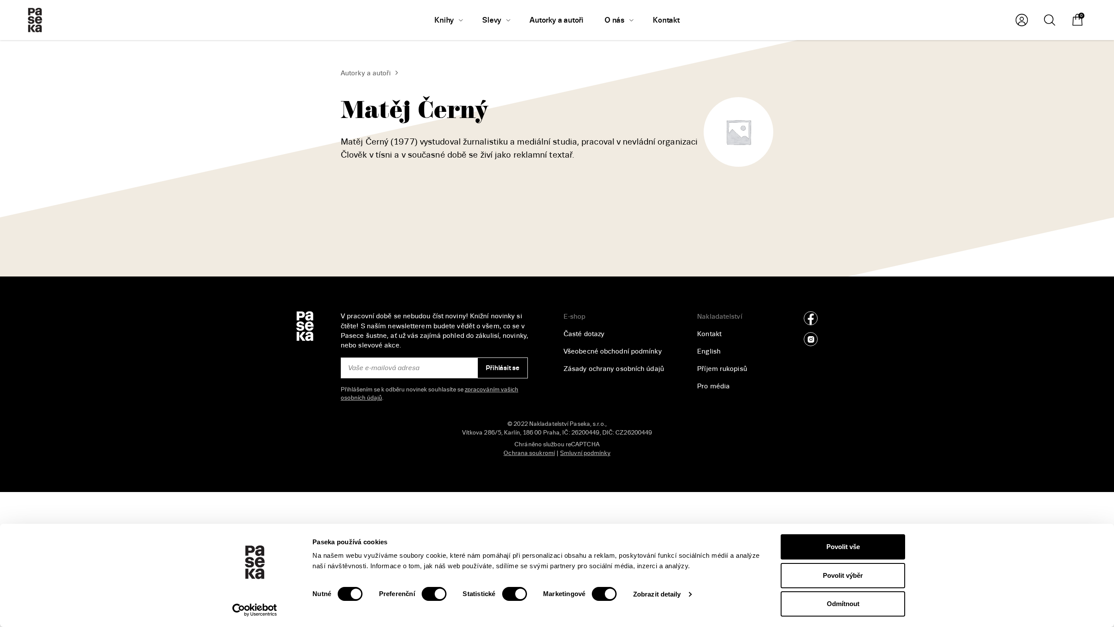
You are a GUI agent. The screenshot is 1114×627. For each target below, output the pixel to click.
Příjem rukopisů (722, 369)
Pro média (713, 386)
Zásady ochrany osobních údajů (614, 369)
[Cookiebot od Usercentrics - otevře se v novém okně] (255, 610)
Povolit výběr (843, 575)
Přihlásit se (502, 368)
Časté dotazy (584, 334)
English (709, 351)
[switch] (434, 594)
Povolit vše (843, 546)
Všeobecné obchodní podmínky (613, 351)
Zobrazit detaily (657, 594)
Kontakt (709, 334)
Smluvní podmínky (585, 453)
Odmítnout (843, 603)
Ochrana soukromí (529, 453)
